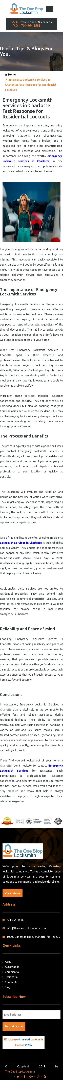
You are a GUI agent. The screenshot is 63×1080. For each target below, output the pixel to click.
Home (12, 74)
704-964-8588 (30, 25)
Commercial (11, 971)
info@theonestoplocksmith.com (26, 928)
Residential (11, 977)
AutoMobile (11, 966)
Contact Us (11, 982)
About (8, 961)
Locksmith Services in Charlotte (21, 542)
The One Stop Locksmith (20, 1071)
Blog (7, 987)
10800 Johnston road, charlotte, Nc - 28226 (33, 936)
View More (12, 893)
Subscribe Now (14, 1026)
